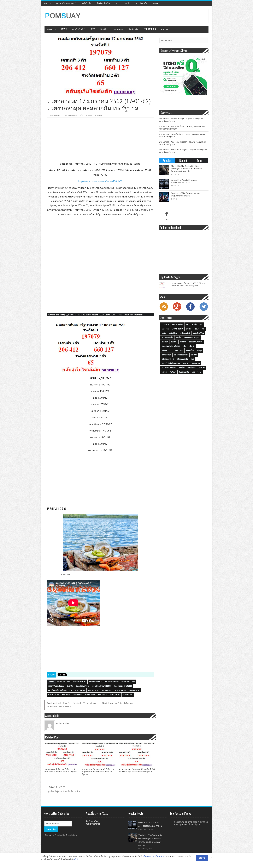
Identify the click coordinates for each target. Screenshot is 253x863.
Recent (183, 160)
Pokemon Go (150, 29)
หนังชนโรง (190, 350)
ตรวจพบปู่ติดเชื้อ (167, 337)
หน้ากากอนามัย (182, 359)
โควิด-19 (202, 367)
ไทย (193, 372)
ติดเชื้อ (178, 337)
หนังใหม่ (194, 355)
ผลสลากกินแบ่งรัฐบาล (56, 686)
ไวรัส (199, 372)
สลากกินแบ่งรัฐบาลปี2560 (57, 690)
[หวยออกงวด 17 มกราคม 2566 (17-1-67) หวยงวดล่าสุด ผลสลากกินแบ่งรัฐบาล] (137, 754)
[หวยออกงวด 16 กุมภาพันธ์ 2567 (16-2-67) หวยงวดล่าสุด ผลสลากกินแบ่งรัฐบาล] (100, 754)
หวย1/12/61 (77, 694)
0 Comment (98, 115)
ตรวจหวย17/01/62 (111, 681)
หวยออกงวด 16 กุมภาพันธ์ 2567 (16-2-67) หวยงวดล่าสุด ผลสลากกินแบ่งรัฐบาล (99, 772)
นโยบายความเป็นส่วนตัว (154, 856)
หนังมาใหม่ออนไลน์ (181, 355)
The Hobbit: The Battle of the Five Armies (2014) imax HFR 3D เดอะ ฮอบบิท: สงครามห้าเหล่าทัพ (186, 168)
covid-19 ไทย (177, 324)
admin (58, 115)
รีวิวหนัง (183, 342)
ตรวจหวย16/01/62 (79, 681)
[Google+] (177, 310)
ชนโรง (197, 329)
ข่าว (117, 3)
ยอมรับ (202, 857)
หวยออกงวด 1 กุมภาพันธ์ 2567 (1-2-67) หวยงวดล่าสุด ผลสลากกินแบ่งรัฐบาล (182, 135)
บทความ (47, 3)
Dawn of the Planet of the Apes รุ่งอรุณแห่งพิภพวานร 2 (184, 181)
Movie (155, 3)
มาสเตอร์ (165, 342)
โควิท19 (164, 372)
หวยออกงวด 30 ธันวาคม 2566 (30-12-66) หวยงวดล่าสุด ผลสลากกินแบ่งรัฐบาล (183, 150)
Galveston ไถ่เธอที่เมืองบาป (117, 703)
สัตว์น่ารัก (134, 29)
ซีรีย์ (93, 29)
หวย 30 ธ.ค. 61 (53, 694)
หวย (70, 690)
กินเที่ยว (127, 3)
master (165, 329)
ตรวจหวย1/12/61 (63, 681)
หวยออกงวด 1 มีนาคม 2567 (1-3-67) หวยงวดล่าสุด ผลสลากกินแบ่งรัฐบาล (61, 770)
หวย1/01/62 (66, 694)
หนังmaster (167, 350)
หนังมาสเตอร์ (166, 355)
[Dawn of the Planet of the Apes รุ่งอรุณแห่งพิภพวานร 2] (164, 184)
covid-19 (165, 324)
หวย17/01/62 (115, 694)
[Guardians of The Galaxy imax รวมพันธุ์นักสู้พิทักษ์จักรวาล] (164, 197)
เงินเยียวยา (196, 363)
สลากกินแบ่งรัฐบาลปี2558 (101, 686)
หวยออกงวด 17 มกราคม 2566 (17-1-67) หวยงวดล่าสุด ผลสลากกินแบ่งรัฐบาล (137, 770)
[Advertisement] (155, 15)
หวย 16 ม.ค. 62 (120, 690)
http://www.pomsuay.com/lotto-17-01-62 (100, 181)
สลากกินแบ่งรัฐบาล (82, 686)
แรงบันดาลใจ (141, 3)
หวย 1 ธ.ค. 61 (80, 690)
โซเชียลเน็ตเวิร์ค (104, 3)
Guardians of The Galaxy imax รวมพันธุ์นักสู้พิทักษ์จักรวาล (185, 194)
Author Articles (62, 723)
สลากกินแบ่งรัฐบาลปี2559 (123, 686)
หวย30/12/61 (128, 694)
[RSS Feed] (163, 310)
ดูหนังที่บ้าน (173, 333)
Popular (167, 160)
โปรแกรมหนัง (184, 372)
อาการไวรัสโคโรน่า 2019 (171, 363)
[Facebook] (190, 310)
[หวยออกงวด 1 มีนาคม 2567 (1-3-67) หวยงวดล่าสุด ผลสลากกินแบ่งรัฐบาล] (62, 754)
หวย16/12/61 (102, 694)
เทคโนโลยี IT (86, 3)
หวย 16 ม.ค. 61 (107, 690)
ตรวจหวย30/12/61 (128, 681)
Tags (199, 160)
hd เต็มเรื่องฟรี (197, 324)
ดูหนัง (164, 333)
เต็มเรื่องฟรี (191, 367)
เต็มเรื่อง (181, 367)
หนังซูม (199, 350)
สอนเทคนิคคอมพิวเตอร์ (66, 3)
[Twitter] (203, 310)
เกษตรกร (186, 363)
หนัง (184, 346)
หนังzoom (179, 350)
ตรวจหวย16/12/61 (95, 681)
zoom (189, 329)
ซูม (203, 329)
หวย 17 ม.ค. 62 (134, 690)
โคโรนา (173, 372)
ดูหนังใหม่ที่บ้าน (198, 333)
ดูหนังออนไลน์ (185, 333)
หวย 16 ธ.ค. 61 (93, 690)
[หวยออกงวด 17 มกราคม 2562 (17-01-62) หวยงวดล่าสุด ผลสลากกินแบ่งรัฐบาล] (100, 66)
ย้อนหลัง (70, 686)
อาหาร (164, 29)
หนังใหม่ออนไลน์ (168, 359)
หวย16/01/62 (90, 694)
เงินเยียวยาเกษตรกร (169, 367)
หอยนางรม (65, 574)
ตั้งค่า (76, 859)
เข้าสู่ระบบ (58, 791)
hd (187, 324)
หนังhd (191, 346)
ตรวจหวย (118, 29)
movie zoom (177, 329)
